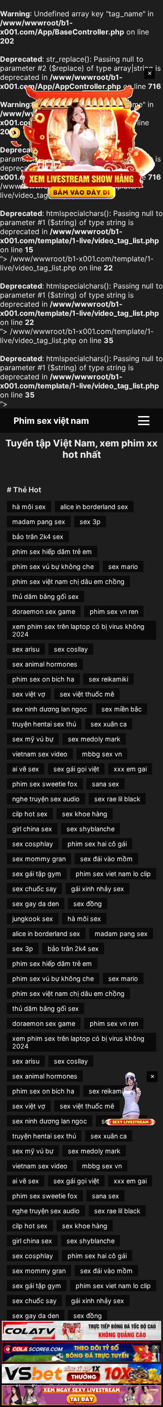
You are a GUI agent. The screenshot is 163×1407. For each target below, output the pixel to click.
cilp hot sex (30, 814)
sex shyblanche (91, 829)
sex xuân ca (109, 724)
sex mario (123, 566)
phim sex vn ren (114, 611)
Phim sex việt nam (51, 420)
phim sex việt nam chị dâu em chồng (68, 581)
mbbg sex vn (102, 754)
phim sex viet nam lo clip (113, 874)
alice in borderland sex (94, 506)
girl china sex (32, 829)
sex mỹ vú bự (32, 739)
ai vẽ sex (25, 769)
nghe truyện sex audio (46, 799)
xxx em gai (130, 769)
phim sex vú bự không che (53, 566)
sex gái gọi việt (76, 769)
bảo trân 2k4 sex (37, 536)
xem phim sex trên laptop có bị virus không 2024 (78, 630)
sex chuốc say (34, 888)
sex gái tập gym (36, 874)
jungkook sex (32, 918)
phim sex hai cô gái (97, 844)
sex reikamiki (108, 679)
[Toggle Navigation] (143, 420)
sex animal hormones (44, 664)
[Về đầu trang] (143, 1396)
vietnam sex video (39, 754)
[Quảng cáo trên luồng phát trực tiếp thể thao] (81, 1395)
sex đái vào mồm (106, 859)
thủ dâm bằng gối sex (45, 596)
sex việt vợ (28, 694)
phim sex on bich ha (43, 679)
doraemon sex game (43, 611)
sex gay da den (35, 903)
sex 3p (90, 521)
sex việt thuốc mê (87, 694)
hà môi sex (29, 506)
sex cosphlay (32, 844)
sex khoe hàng (84, 814)
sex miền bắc (121, 709)
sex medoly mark (94, 739)
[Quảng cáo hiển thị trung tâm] (81, 141)
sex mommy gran (39, 859)
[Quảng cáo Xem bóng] (81, 1331)
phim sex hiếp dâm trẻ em (52, 551)
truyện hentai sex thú (44, 724)
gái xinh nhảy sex (97, 888)
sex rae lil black (117, 799)
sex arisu (25, 649)
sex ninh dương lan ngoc (49, 709)
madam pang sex (38, 521)
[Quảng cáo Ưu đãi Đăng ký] (81, 1352)
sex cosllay (71, 649)
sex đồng (87, 903)
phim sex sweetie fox (44, 784)
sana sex (105, 784)
